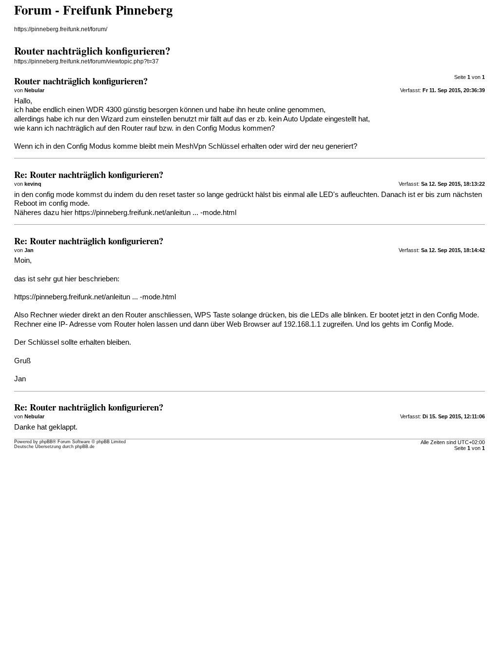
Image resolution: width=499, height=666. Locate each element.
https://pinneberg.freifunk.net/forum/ (60, 29)
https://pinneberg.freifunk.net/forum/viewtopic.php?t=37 (86, 61)
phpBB (46, 441)
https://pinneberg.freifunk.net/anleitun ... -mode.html (155, 212)
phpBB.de (85, 446)
